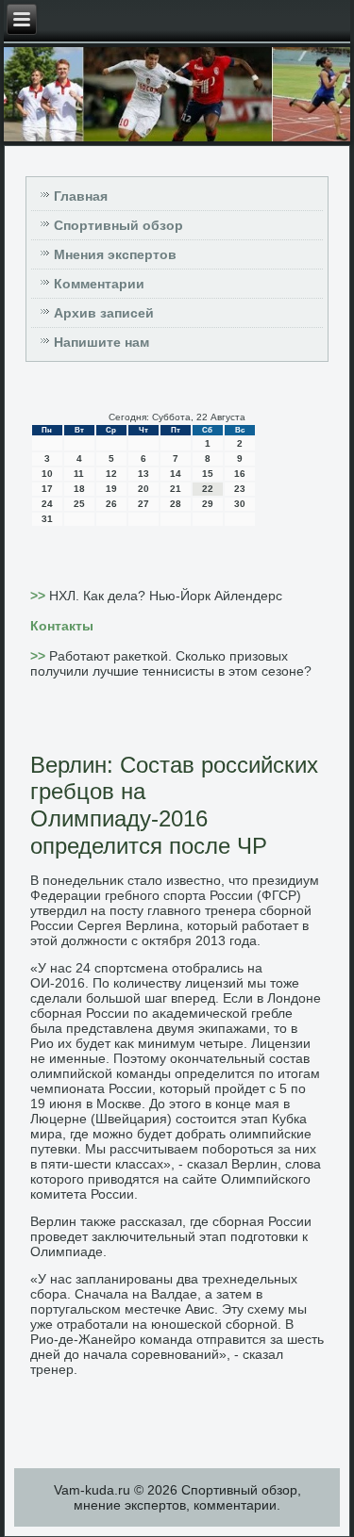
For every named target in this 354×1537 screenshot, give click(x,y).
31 (47, 519)
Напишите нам (101, 342)
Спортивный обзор (118, 225)
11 (79, 473)
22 (207, 488)
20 (143, 488)
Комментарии (99, 283)
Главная (81, 196)
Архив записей (104, 312)
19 (111, 488)
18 (79, 488)
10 (47, 473)
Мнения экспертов (115, 254)
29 (207, 504)
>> (39, 595)
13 (143, 473)
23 (239, 488)
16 (239, 473)
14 (175, 473)
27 (143, 504)
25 (79, 504)
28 (175, 504)
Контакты (61, 625)
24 (47, 504)
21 (175, 488)
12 (111, 473)
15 (207, 473)
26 (111, 504)
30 (239, 504)
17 (47, 488)
